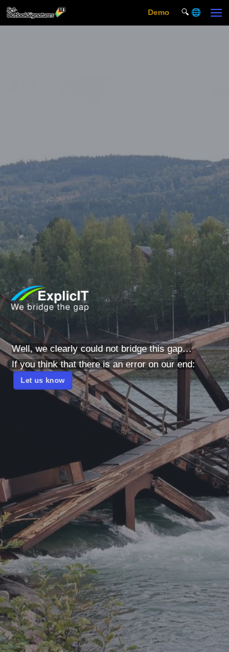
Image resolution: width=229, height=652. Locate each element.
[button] (216, 12)
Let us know (43, 380)
